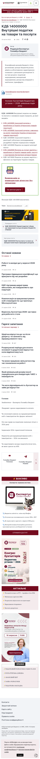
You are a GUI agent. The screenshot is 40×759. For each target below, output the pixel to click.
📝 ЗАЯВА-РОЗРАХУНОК (11, 681)
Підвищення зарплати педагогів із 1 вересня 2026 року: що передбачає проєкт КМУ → (20, 11)
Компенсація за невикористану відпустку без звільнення (19, 180)
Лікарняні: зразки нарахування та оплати (18, 408)
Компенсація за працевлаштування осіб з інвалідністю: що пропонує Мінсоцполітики (18, 300)
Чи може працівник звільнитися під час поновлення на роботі (18, 362)
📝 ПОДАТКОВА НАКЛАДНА (13, 686)
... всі (26, 205)
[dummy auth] (31, 3)
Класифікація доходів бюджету (17, 92)
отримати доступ (20, 533)
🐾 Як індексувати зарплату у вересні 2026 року (18, 521)
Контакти (5, 702)
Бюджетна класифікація (9, 20)
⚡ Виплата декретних (10, 608)
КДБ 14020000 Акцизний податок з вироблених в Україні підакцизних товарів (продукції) (20, 125)
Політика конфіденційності (12, 720)
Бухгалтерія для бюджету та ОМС (12, 17)
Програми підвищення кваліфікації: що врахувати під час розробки (20, 275)
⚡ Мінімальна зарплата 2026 (12, 597)
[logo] (8, 3)
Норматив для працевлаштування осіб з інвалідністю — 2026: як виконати (17, 437)
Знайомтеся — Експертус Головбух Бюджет (18, 402)
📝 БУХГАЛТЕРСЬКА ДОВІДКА (13, 673)
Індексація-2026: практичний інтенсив (17, 430)
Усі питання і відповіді (9, 327)
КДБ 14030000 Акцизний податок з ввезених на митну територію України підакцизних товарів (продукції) (20, 132)
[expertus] (22, 3)
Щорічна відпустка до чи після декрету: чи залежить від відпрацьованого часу (16, 336)
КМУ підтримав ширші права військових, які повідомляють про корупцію (17, 287)
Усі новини (5, 256)
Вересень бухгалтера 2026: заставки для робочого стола (19, 313)
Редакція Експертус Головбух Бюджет (19, 50)
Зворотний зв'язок (9, 706)
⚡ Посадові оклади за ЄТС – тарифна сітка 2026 (19, 593)
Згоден (20, 755)
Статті (28, 17)
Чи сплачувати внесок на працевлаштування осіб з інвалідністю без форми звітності (19, 415)
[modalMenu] (36, 3)
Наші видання (7, 713)
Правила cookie (8, 716)
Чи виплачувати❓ (15, 190)
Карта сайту (6, 709)
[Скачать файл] (3, 93)
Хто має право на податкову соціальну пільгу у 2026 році (20, 423)
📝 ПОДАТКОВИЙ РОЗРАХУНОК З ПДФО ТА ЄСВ (19, 669)
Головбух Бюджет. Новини (25, 462)
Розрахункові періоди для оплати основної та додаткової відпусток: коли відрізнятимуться (18, 349)
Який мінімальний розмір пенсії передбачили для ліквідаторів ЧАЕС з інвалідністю (19, 374)
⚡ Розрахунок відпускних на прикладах (16, 600)
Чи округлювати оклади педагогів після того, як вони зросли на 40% (19, 445)
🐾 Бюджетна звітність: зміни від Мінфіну (17, 513)
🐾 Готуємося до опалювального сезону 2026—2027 (20, 517)
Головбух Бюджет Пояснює (9, 461)
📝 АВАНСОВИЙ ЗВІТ (10, 677)
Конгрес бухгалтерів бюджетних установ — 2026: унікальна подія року (20, 103)
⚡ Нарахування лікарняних (12, 604)
